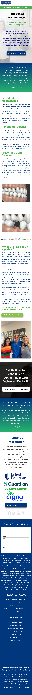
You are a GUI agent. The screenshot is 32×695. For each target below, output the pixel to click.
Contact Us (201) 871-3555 (16, 505)
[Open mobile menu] (29, 3)
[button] (16, 308)
